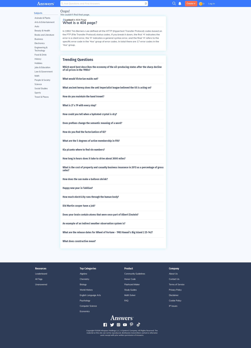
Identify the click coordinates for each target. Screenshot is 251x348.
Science (38, 84)
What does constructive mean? (79, 241)
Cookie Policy (175, 300)
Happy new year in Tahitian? (78, 188)
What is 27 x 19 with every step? (79, 105)
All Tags (38, 279)
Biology (83, 284)
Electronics (40, 43)
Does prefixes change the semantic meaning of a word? (92, 123)
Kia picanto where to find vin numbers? (84, 149)
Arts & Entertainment (44, 22)
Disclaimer (174, 295)
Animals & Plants (42, 18)
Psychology (85, 300)
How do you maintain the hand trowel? (83, 96)
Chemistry (84, 279)
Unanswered (41, 284)
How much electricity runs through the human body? (91, 196)
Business (39, 39)
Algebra (83, 273)
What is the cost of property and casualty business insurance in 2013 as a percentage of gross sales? (113, 169)
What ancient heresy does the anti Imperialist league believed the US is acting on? (107, 87)
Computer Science (88, 306)
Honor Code (130, 279)
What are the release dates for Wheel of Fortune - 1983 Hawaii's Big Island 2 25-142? (108, 232)
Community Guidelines (134, 273)
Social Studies (41, 88)
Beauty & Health (42, 30)
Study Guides (130, 290)
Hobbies (38, 63)
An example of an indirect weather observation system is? (94, 223)
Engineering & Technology (41, 49)
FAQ (126, 300)
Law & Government (44, 71)
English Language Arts (90, 295)
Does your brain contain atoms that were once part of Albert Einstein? (100, 214)
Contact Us (174, 279)
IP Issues (173, 306)
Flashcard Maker (132, 284)
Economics (85, 311)
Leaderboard (41, 273)
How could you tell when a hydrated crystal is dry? (90, 114)
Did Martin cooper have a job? (79, 205)
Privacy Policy (175, 290)
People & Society (42, 80)
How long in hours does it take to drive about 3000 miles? (94, 158)
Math (37, 76)
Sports (38, 92)
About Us (173, 273)
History (38, 59)
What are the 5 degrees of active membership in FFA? (91, 140)
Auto (37, 26)
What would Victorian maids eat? (80, 78)
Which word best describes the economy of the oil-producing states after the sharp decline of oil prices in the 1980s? (112, 68)
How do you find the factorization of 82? (84, 132)
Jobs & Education (42, 67)
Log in (211, 3)
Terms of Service (176, 284)
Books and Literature (44, 35)
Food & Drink (40, 54)
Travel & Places (42, 97)
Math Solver (130, 295)
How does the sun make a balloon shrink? (85, 179)
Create (190, 3)
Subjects (38, 13)
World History (86, 290)
